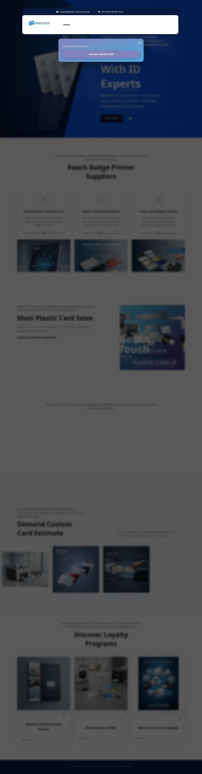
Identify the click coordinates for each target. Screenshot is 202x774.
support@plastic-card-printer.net (75, 11)
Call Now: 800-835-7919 (101, 54)
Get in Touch (166, 24)
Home (66, 24)
